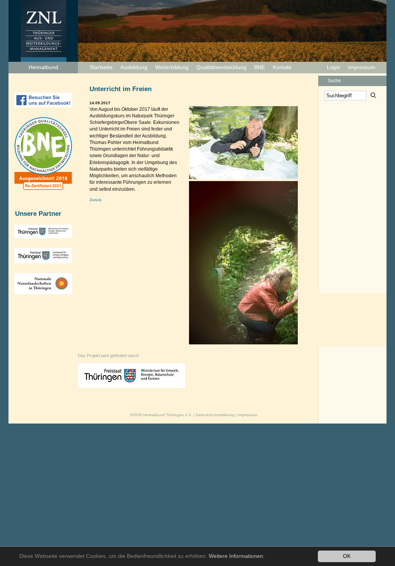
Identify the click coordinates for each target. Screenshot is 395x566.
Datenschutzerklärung (215, 415)
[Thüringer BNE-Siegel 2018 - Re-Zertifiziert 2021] (43, 153)
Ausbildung (133, 67)
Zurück (95, 200)
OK (347, 556)
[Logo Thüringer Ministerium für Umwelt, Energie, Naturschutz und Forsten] (143, 387)
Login (333, 67)
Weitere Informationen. (237, 556)
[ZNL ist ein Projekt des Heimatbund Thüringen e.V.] (49, 32)
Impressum (361, 67)
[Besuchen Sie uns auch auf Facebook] (43, 100)
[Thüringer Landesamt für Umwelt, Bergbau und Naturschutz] (43, 255)
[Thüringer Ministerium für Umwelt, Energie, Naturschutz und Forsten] (43, 231)
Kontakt (282, 67)
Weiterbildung (172, 67)
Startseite (101, 67)
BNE (259, 67)
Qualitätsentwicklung (221, 67)
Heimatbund (43, 67)
